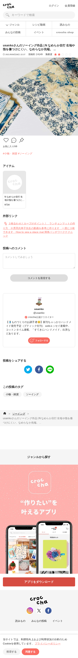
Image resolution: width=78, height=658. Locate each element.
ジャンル (14, 24)
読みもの (65, 24)
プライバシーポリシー (48, 643)
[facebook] (39, 369)
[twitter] (28, 369)
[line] (50, 369)
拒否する (12, 651)
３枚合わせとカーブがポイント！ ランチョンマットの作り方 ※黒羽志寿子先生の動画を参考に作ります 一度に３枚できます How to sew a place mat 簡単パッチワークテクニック (39, 229)
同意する (30, 651)
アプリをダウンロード (39, 581)
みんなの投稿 (13, 32)
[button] (6, 140)
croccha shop (65, 32)
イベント (39, 32)
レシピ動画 (38, 24)
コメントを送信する (39, 278)
